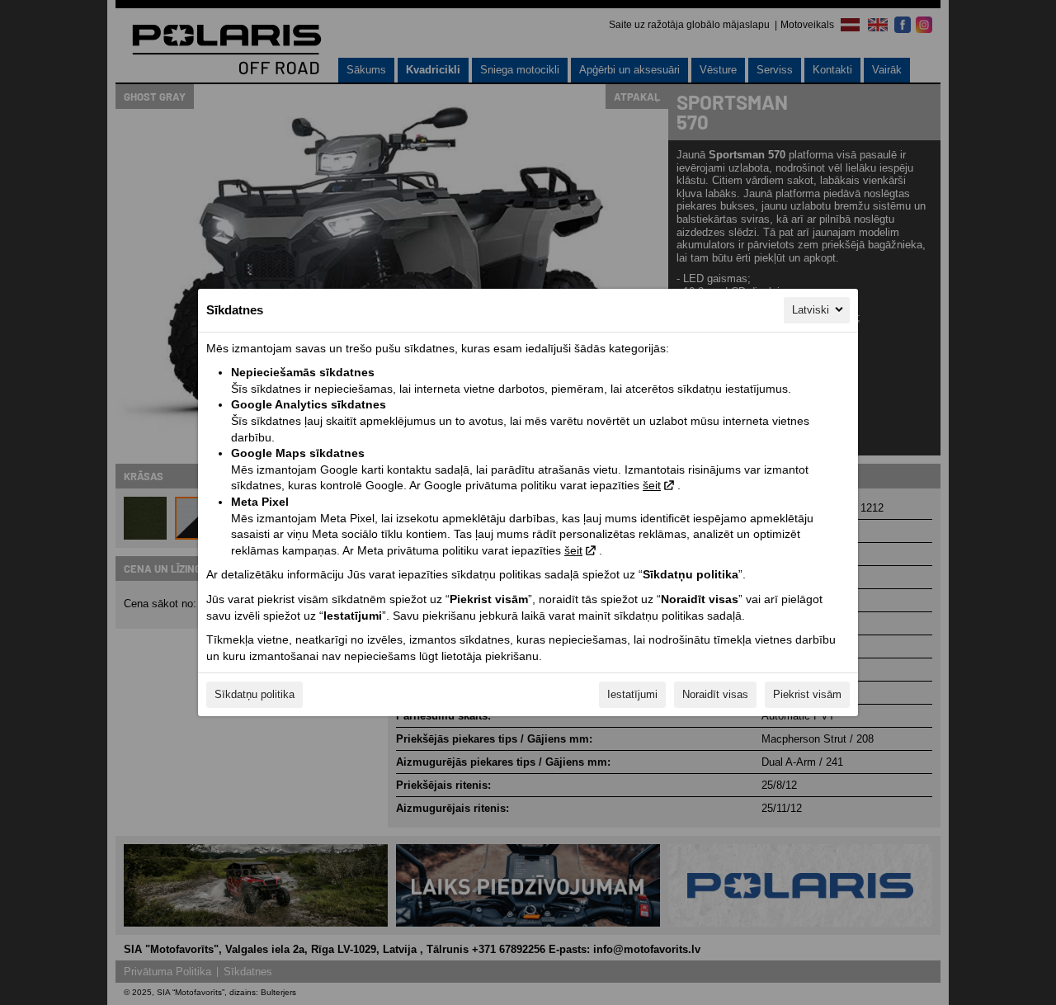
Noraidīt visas (715, 694)
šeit (652, 485)
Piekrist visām (807, 694)
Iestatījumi (632, 694)
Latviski (810, 310)
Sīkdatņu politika (254, 694)
